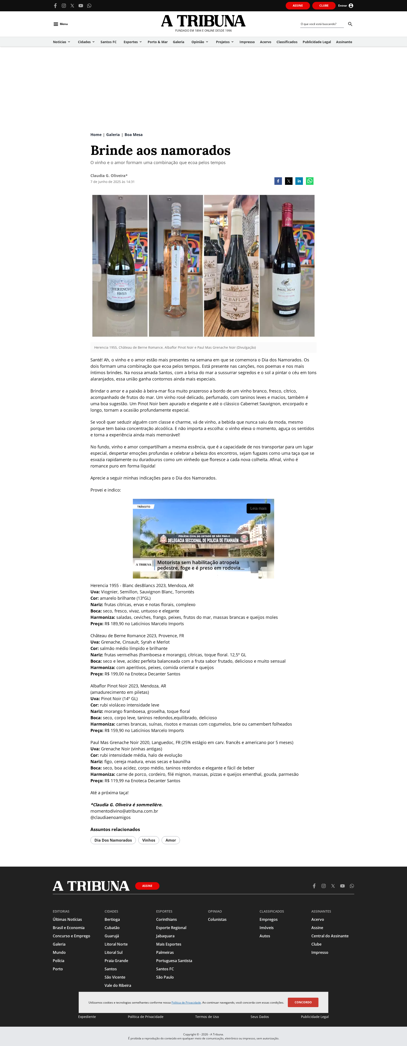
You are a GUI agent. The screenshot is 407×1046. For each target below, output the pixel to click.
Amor (171, 840)
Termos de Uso (207, 1016)
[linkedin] (299, 181)
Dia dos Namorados (113, 840)
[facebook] (278, 181)
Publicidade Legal (315, 1016)
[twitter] (289, 181)
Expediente (87, 1016)
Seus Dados (260, 1016)
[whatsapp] (309, 181)
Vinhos (148, 840)
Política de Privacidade (186, 1003)
